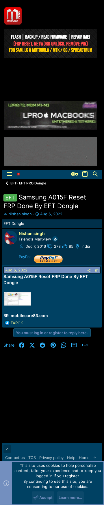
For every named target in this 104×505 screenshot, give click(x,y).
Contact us (15, 457)
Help (71, 457)
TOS (32, 457)
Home (84, 457)
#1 (97, 270)
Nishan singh (20, 214)
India (85, 246)
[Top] (95, 457)
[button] (9, 174)
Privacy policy (51, 457)
